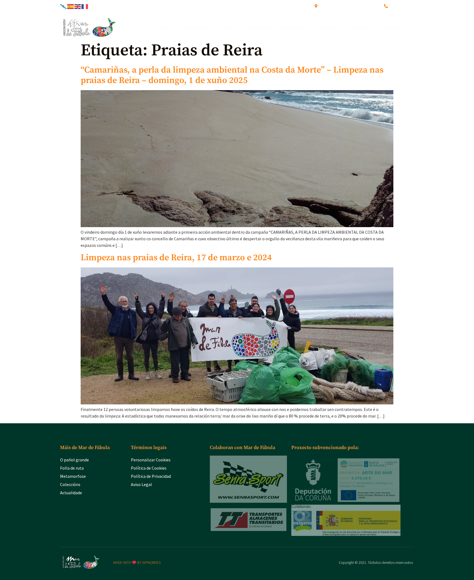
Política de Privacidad (151, 476)
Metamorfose (73, 476)
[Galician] (63, 6)
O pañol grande (74, 459)
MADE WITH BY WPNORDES (137, 562)
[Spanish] (70, 6)
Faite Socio (327, 27)
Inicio (167, 27)
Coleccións (70, 484)
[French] (85, 6)
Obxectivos (258, 27)
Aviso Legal (141, 484)
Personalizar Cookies (151, 459)
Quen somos (196, 27)
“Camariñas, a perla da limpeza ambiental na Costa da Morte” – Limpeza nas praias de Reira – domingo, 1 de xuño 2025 (232, 75)
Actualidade (293, 27)
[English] (77, 6)
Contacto (359, 27)
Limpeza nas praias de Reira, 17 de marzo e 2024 (176, 257)
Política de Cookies (149, 468)
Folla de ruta (72, 468)
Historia (227, 27)
